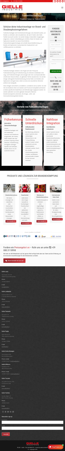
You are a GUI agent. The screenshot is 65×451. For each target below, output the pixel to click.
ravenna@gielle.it (14, 374)
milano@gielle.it (6, 307)
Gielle (22, 447)
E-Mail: (3, 425)
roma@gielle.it (5, 287)
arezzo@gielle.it (6, 388)
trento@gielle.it (5, 408)
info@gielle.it (5, 1)
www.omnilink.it (44, 447)
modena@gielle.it (14, 361)
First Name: (4, 420)
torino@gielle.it (5, 327)
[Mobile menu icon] (62, 8)
